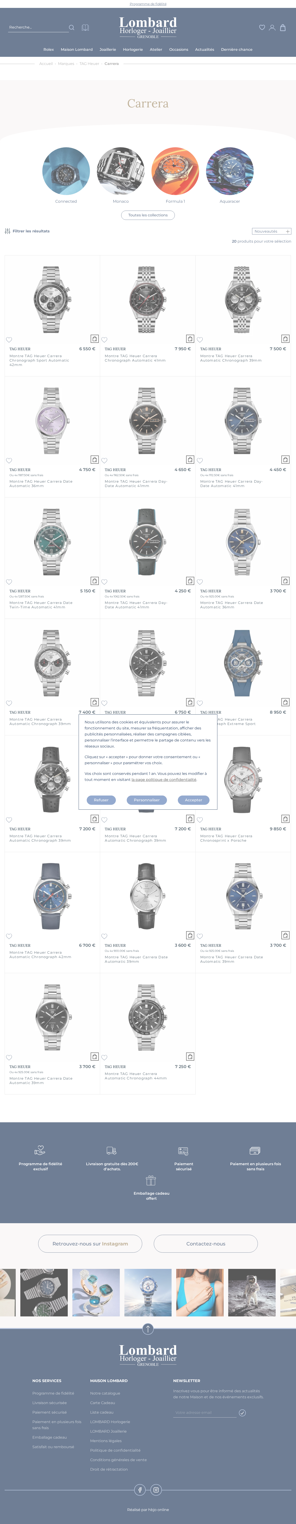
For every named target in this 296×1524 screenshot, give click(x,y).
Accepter (193, 800)
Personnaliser (147, 800)
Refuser (101, 800)
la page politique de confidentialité (164, 779)
